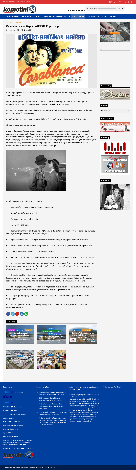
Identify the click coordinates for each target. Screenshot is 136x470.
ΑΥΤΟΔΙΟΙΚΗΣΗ (77, 16)
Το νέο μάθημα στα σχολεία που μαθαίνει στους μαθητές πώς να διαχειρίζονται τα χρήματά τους (51, 360)
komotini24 (29, 30)
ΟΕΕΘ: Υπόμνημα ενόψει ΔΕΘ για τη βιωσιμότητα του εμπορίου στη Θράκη (20, 360)
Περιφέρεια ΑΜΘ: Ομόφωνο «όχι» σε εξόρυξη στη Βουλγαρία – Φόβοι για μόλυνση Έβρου (83, 335)
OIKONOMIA (26, 16)
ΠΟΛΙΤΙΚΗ (36, 16)
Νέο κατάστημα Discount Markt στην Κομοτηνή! (51, 337)
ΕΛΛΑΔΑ (15, 16)
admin (58, 340)
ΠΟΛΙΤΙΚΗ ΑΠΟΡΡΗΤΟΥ (9, 2)
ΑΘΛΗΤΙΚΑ (90, 16)
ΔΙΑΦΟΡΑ (112, 16)
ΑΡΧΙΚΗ (7, 16)
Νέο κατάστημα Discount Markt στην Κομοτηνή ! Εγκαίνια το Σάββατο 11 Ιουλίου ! (20, 335)
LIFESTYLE (101, 16)
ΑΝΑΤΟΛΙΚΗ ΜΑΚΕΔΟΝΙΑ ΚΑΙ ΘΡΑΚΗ (56, 16)
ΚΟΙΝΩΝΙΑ (18, 23)
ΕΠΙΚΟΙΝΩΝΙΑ (30, 2)
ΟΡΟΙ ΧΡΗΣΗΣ (21, 2)
